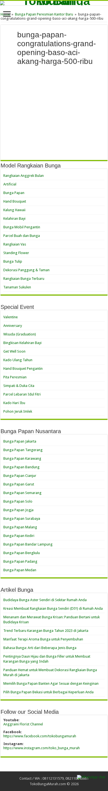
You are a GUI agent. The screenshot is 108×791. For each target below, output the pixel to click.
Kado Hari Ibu (14, 403)
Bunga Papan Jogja (18, 510)
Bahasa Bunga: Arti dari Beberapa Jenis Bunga (39, 648)
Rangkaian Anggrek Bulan (23, 176)
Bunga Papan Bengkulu (21, 553)
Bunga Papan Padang (20, 561)
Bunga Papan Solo (17, 501)
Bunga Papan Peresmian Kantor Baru (44, 14)
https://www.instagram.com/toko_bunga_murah (41, 748)
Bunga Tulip (12, 261)
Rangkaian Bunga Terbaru (23, 278)
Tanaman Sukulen (17, 287)
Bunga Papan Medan (19, 570)
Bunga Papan (13, 193)
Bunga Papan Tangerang (23, 450)
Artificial (9, 184)
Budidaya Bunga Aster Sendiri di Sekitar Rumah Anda (45, 600)
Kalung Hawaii (14, 210)
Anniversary (12, 326)
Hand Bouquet (14, 201)
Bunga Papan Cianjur (19, 476)
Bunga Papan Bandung (21, 467)
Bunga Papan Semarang (22, 493)
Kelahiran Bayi (14, 218)
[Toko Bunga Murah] (54, 3)
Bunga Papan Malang (20, 527)
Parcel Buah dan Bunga (21, 236)
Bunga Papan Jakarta (19, 441)
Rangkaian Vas (14, 244)
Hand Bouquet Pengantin (23, 368)
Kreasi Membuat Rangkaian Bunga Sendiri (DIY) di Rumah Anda (53, 608)
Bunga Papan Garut (18, 484)
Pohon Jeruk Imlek (17, 411)
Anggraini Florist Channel (23, 724)
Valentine (10, 317)
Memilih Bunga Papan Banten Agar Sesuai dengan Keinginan (51, 683)
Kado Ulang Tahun (17, 360)
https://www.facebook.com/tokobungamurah (39, 736)
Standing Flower (16, 253)
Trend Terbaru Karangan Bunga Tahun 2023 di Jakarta (45, 631)
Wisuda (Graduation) (19, 334)
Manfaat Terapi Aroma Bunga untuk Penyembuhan (43, 639)
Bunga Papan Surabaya (21, 518)
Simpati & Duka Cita (18, 386)
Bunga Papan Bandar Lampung (28, 544)
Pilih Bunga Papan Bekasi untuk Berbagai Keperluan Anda (48, 692)
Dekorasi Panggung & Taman (26, 270)
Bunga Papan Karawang (22, 458)
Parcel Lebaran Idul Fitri (22, 394)
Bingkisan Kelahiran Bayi (22, 343)
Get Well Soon (14, 351)
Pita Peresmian (15, 377)
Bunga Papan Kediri (18, 536)
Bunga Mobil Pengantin (21, 227)
